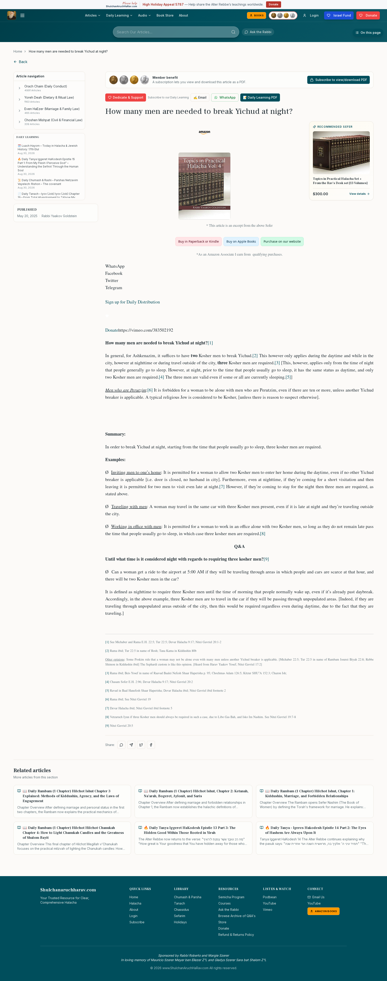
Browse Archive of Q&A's (237, 916)
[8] (262, 533)
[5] (288, 377)
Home (17, 51)
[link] (68, 51)
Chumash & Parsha (187, 897)
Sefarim (179, 916)
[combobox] (176, 32)
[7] (222, 486)
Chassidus (181, 909)
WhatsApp (227, 97)
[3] (277, 363)
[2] (255, 355)
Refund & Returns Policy (236, 935)
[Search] (233, 32)
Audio (142, 15)
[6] (150, 390)
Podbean (270, 897)
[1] (210, 343)
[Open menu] (22, 15)
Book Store (165, 15)
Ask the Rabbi (228, 909)
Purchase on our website (282, 241)
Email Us (318, 897)
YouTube (269, 903)
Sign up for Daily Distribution (132, 302)
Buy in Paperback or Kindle (198, 241)
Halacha (135, 903)
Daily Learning (117, 15)
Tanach (179, 903)
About (183, 15)
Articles (91, 15)
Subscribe (136, 922)
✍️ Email (200, 97)
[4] (161, 377)
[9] (266, 559)
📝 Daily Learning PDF (260, 97)
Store (222, 922)
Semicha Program (231, 897)
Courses (224, 903)
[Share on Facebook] (151, 745)
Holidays (180, 922)
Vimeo (267, 909)
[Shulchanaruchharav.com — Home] (11, 15)
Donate (273, 4)
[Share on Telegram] (131, 745)
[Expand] (19, 88)
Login (133, 916)
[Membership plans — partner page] (283, 15)
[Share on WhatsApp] (121, 745)
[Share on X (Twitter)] (141, 745)
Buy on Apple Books (241, 241)
